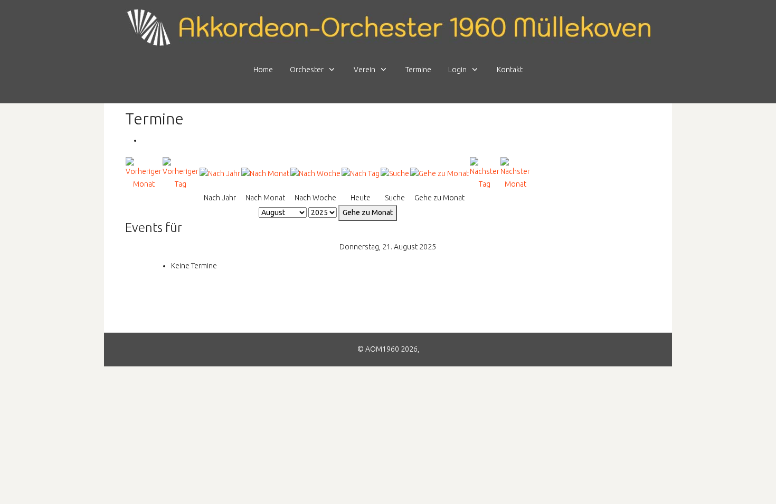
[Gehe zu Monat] (439, 173)
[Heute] (361, 173)
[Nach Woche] (315, 173)
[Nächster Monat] (515, 173)
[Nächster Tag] (484, 173)
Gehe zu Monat (368, 212)
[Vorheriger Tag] (180, 173)
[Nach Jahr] (220, 173)
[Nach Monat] (265, 173)
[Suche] (395, 173)
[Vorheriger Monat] (144, 173)
